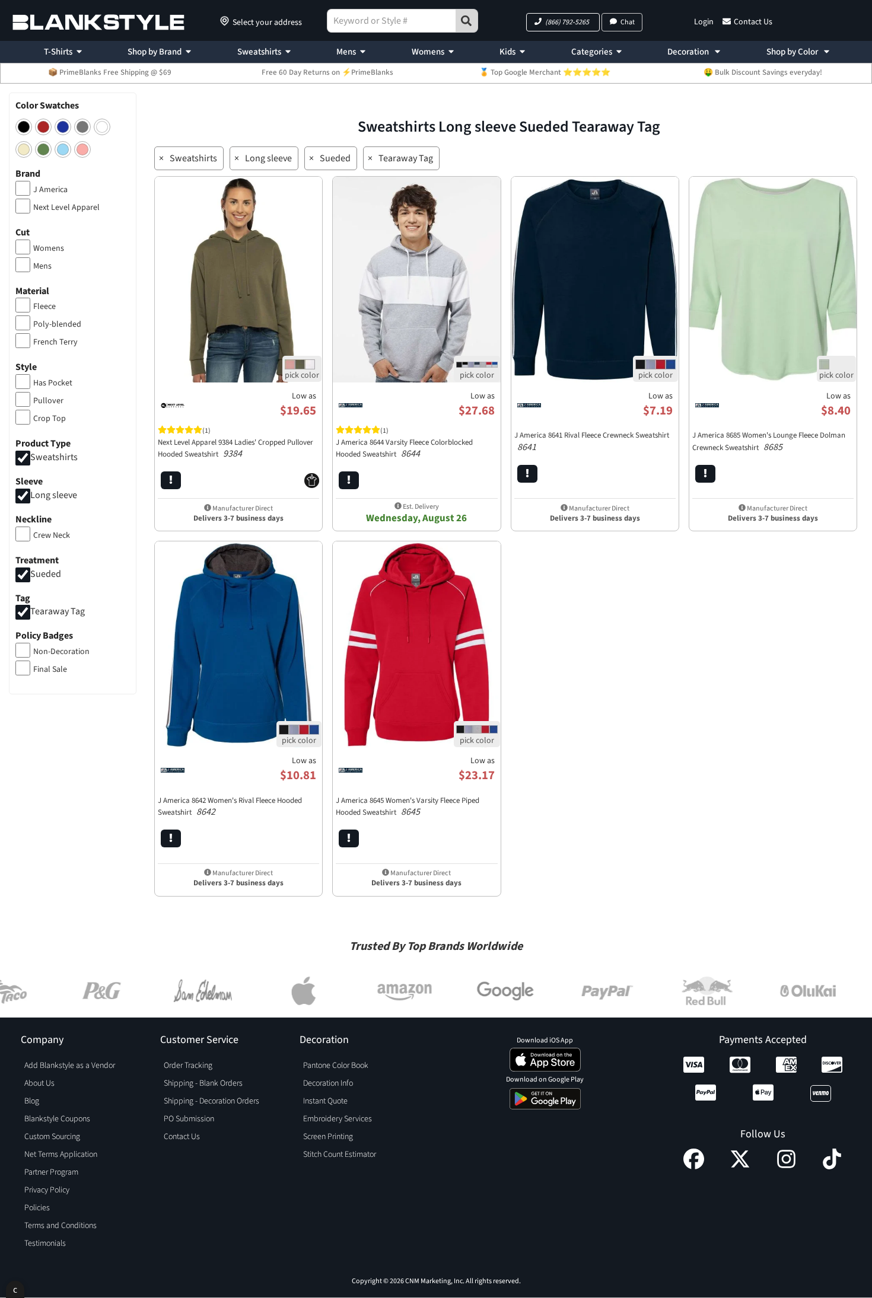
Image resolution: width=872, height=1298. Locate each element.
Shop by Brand (155, 52)
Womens (428, 52)
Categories (591, 52)
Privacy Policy (46, 1190)
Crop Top (49, 419)
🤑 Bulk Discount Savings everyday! (763, 72)
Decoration (689, 52)
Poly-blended (57, 324)
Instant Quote (325, 1101)
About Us (39, 1083)
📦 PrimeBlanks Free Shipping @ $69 (109, 72)
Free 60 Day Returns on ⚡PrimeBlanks (327, 72)
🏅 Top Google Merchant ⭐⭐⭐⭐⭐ (544, 72)
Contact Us (753, 22)
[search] (467, 21)
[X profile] (740, 1166)
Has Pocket (52, 383)
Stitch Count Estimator (339, 1154)
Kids (507, 52)
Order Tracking (188, 1065)
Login (704, 22)
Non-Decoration (61, 652)
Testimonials (45, 1243)
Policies (37, 1208)
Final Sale (50, 669)
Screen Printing (328, 1137)
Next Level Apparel (66, 207)
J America (50, 190)
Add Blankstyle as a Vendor (69, 1065)
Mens (346, 52)
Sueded (45, 574)
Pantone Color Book (335, 1065)
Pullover (48, 401)
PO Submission (189, 1119)
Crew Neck (51, 535)
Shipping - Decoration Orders (211, 1101)
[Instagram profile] (786, 1166)
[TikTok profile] (832, 1166)
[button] (563, 22)
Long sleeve (53, 495)
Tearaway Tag (57, 611)
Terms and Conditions (60, 1226)
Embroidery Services (337, 1119)
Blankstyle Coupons (57, 1119)
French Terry (55, 342)
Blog (31, 1101)
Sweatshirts (259, 52)
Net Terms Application (60, 1154)
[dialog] (15, 1289)
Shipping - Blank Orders (203, 1083)
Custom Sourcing (52, 1137)
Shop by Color (793, 52)
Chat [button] (627, 22)
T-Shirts (58, 52)
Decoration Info (328, 1083)
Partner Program (51, 1172)
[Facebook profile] (693, 1166)
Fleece (44, 306)
